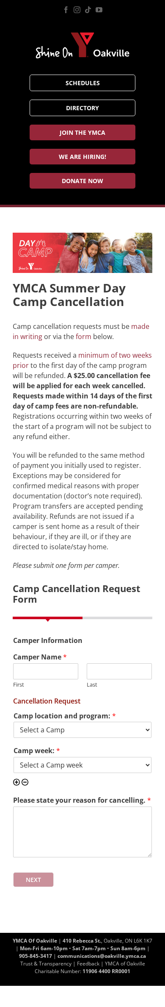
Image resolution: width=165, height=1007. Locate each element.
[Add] (16, 783)
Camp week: (37, 750)
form (83, 336)
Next (33, 880)
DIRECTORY (82, 108)
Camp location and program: (65, 716)
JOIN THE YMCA (82, 132)
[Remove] (25, 783)
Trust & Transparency (46, 963)
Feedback (88, 963)
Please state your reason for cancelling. (82, 800)
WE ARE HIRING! (82, 157)
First (18, 684)
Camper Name (40, 657)
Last (92, 684)
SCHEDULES (83, 83)
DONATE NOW (82, 181)
